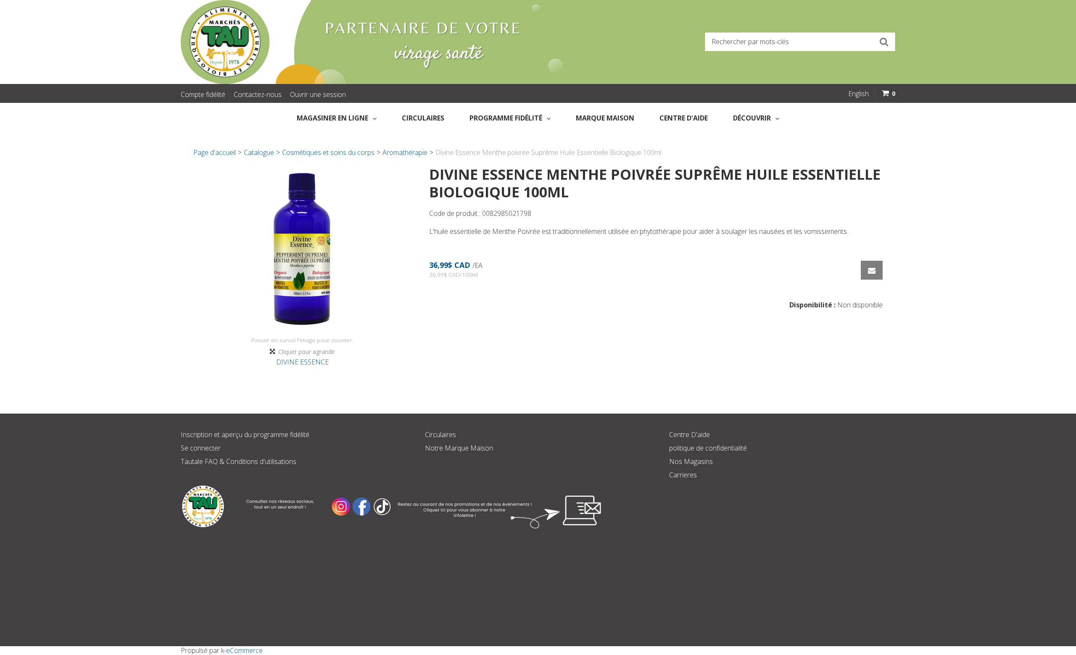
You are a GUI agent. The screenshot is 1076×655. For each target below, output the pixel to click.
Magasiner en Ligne (332, 118)
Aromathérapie (404, 152)
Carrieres (683, 474)
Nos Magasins (691, 461)
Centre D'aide (689, 434)
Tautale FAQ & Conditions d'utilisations (238, 461)
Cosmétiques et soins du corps (328, 152)
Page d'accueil (214, 152)
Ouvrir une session (318, 94)
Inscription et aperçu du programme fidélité (245, 434)
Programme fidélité (505, 118)
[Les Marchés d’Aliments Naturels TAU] (355, 42)
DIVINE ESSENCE (302, 362)
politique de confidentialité (708, 448)
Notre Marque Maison (459, 448)
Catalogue (259, 152)
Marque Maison (605, 118)
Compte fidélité (203, 94)
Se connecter (201, 448)
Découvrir (752, 118)
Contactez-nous (258, 94)
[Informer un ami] (872, 270)
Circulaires (423, 118)
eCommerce (244, 650)
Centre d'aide (683, 118)
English (858, 93)
